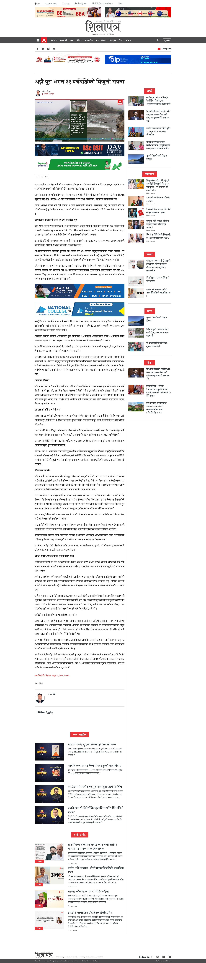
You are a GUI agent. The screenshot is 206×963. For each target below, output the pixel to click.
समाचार (54, 40)
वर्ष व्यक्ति (89, 40)
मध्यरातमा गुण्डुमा (50, 4)
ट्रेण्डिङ (37, 3)
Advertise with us (63, 961)
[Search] (156, 40)
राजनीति (63, 40)
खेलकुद (113, 40)
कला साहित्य (101, 40)
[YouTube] (54, 49)
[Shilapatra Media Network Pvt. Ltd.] (103, 26)
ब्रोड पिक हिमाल (80, 4)
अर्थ (72, 40)
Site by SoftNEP (98, 957)
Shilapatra (166, 49)
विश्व (121, 40)
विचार (79, 40)
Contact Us (85, 961)
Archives (75, 961)
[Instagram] (43, 49)
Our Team (96, 961)
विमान (120, 4)
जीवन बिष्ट (46, 91)
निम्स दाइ (65, 4)
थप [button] (127, 40)
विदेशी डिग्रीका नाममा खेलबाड (102, 4)
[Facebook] (37, 49)
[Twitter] (48, 49)
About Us (38, 961)
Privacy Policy (49, 961)
